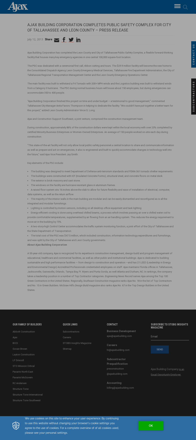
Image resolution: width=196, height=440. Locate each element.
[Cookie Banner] (98, 428)
